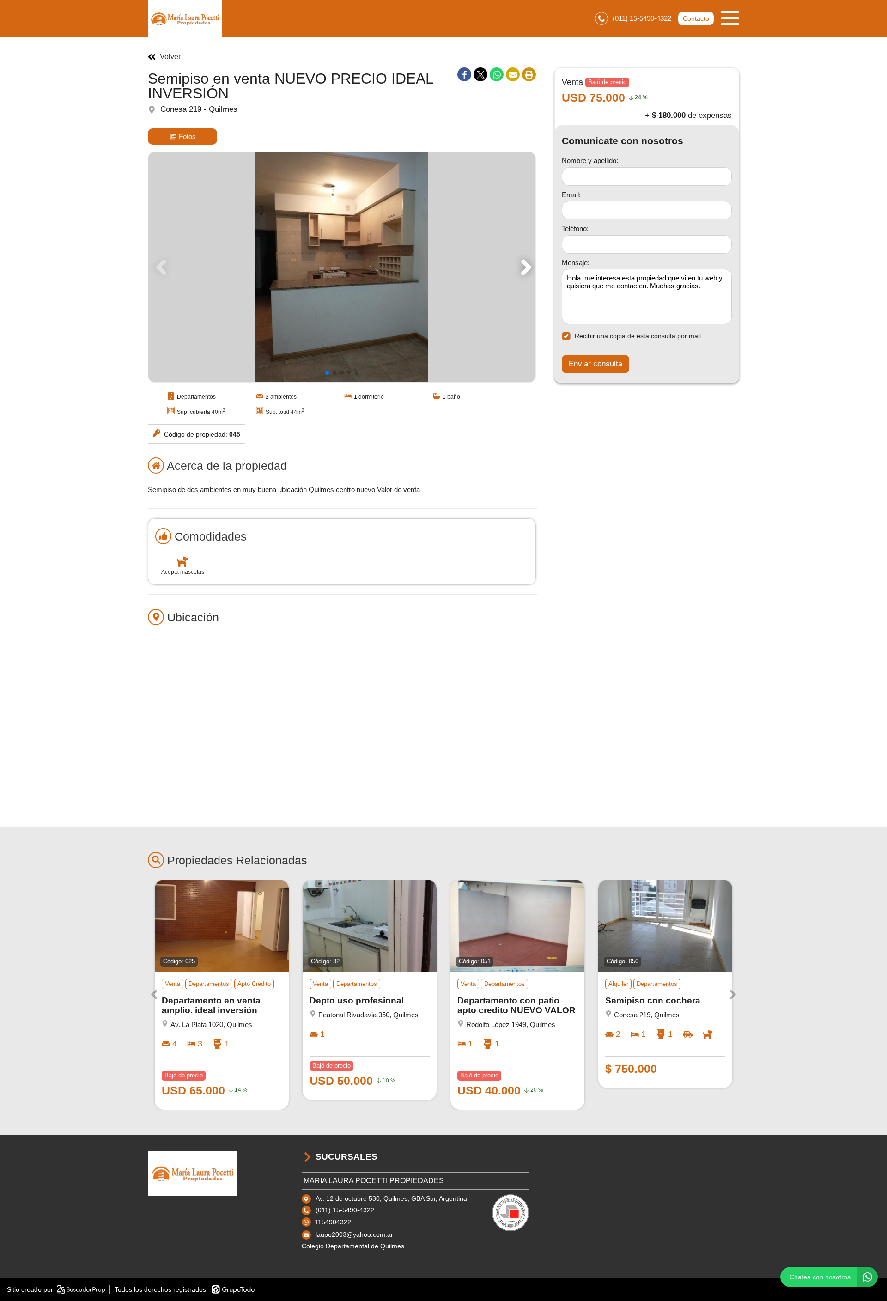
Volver (170, 57)
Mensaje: (575, 263)
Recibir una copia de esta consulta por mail (638, 336)
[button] (524, 267)
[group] (341, 267)
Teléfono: (575, 228)
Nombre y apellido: (590, 160)
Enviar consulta (595, 363)
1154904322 (333, 1222)
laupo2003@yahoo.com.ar (354, 1234)
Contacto (696, 18)
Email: (571, 195)
